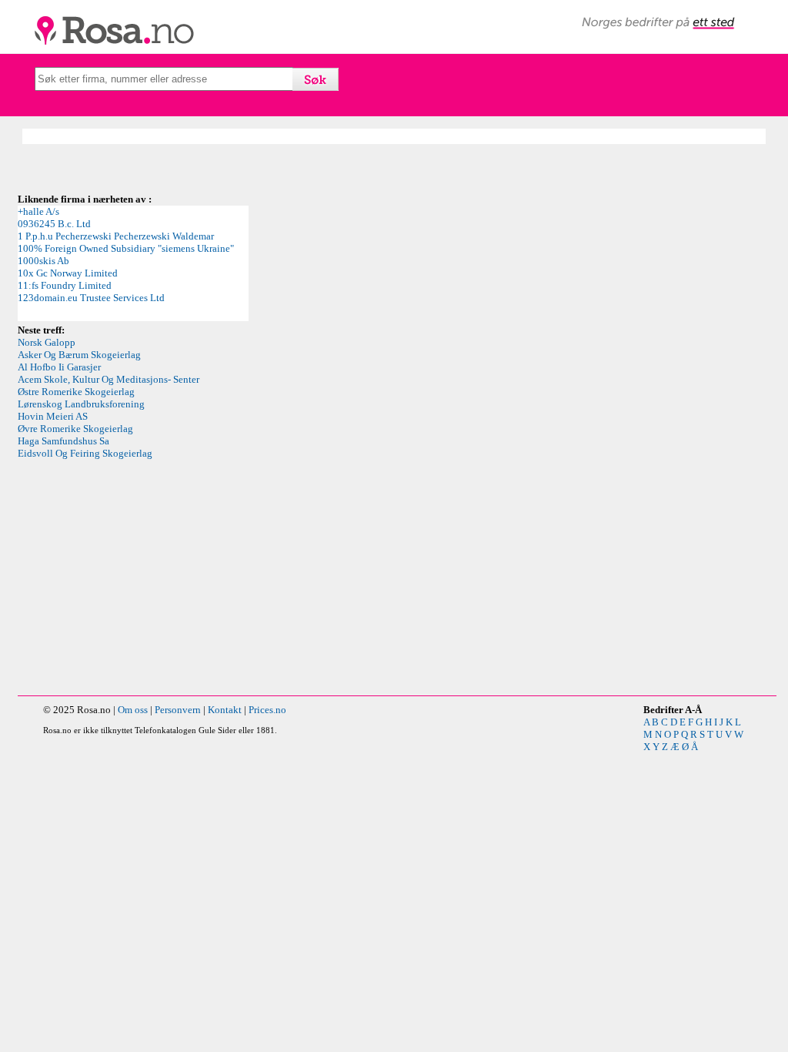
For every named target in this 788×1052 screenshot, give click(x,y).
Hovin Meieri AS (53, 416)
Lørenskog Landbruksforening (81, 404)
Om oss (133, 709)
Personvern (178, 709)
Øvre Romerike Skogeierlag (75, 428)
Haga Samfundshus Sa (63, 441)
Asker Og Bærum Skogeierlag (79, 354)
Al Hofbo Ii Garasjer (59, 367)
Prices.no (267, 709)
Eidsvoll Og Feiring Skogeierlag (85, 453)
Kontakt (225, 709)
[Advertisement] (397, 580)
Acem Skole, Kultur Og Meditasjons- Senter (108, 379)
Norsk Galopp (46, 342)
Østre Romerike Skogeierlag (76, 391)
